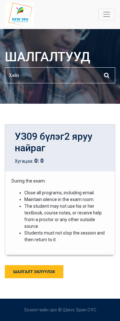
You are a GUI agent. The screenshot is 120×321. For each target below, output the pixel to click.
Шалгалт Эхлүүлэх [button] (34, 271)
